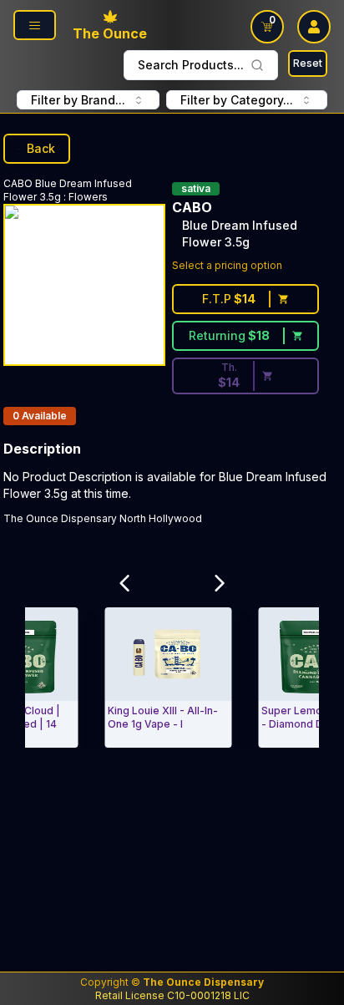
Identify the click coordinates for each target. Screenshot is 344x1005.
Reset (307, 63)
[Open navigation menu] (34, 25)
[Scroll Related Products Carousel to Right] (219, 583)
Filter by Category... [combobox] (236, 100)
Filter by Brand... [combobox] (78, 100)
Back (41, 148)
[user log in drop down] (314, 26)
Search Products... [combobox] (191, 65)
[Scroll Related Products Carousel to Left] (124, 583)
